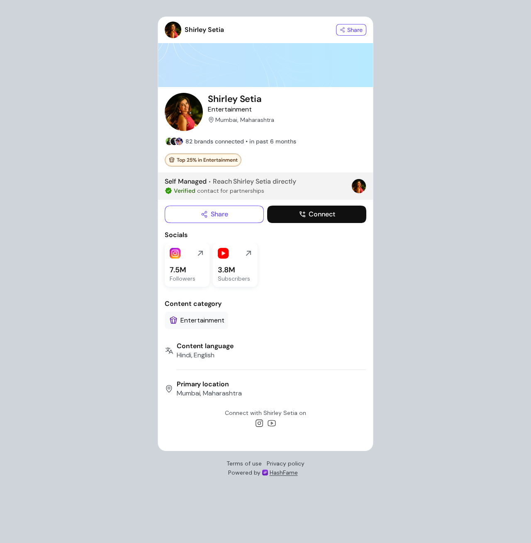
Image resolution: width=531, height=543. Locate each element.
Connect (322, 214)
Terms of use (244, 463)
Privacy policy (285, 463)
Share (219, 214)
